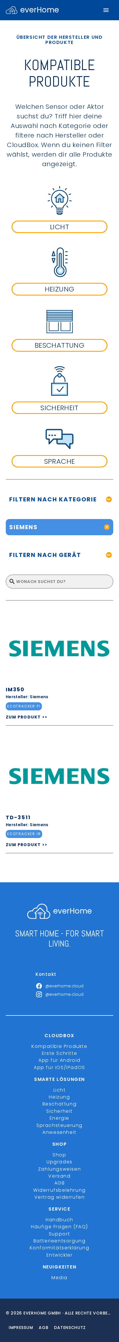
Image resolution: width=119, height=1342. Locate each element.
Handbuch (59, 1219)
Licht (59, 1090)
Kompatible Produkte (59, 1046)
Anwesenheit (59, 1132)
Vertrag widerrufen (59, 1197)
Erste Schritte (59, 1053)
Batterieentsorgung (60, 1241)
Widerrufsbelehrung (59, 1190)
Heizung (59, 1097)
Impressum (21, 1327)
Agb (43, 1327)
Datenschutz (70, 1327)
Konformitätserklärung (60, 1247)
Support (59, 1234)
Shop (59, 1155)
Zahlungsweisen (59, 1169)
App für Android (59, 1060)
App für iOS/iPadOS (59, 1067)
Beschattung (59, 1104)
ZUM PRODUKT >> (27, 717)
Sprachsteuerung (59, 1125)
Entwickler (60, 1255)
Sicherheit (59, 1111)
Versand (59, 1176)
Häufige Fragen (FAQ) (59, 1226)
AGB (59, 1183)
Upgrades (59, 1161)
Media (59, 1277)
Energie (59, 1118)
